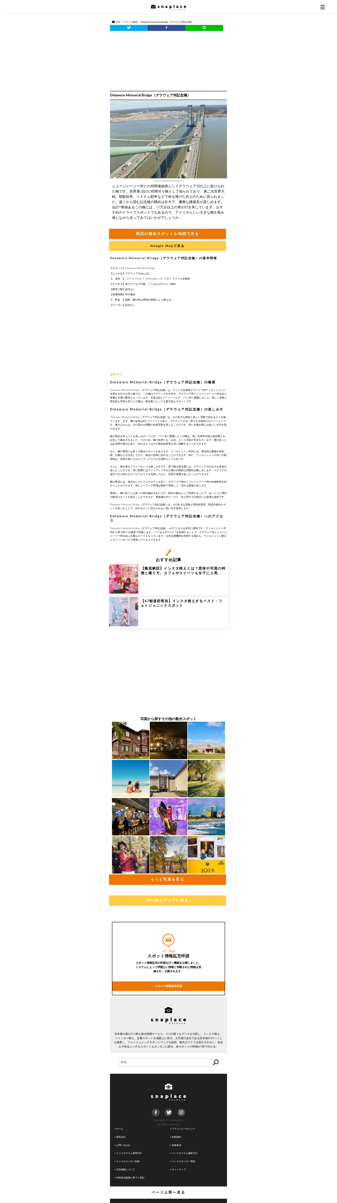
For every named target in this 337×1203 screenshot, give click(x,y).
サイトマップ (179, 1170)
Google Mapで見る (167, 245)
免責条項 (176, 1145)
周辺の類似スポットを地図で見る (167, 234)
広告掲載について (125, 1170)
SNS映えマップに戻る (167, 900)
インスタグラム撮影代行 (185, 1153)
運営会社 (121, 1137)
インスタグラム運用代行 (129, 1153)
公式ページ (116, 374)
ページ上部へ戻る (168, 1192)
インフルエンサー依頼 (128, 1161)
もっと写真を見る (167, 879)
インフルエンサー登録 (183, 1161)
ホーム (119, 1129)
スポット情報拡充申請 (168, 986)
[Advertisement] (168, 60)
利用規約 (176, 1137)
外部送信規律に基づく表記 (130, 1178)
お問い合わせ (123, 1145)
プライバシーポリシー (183, 1129)
